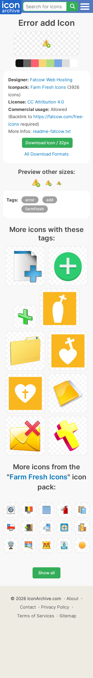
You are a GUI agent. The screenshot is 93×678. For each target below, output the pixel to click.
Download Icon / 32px (47, 142)
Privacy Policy (55, 607)
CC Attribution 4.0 (45, 101)
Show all (46, 572)
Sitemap (67, 615)
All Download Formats (46, 154)
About (72, 598)
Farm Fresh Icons (48, 87)
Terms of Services (35, 615)
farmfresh (34, 208)
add (49, 199)
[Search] (72, 6)
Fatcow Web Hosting (51, 79)
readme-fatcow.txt (52, 131)
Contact (28, 607)
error (30, 199)
